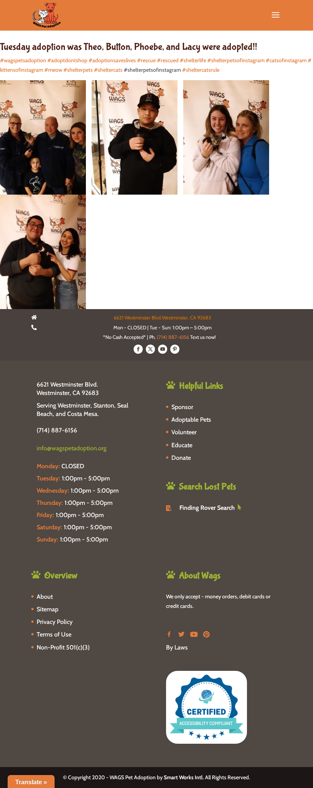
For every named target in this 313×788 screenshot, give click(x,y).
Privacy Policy (55, 621)
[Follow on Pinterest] (174, 349)
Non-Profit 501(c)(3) (63, 647)
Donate (181, 457)
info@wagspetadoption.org (71, 448)
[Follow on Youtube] (162, 349)
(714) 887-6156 (173, 337)
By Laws (177, 647)
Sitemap (47, 609)
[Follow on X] (150, 349)
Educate (181, 445)
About (45, 596)
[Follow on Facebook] (138, 349)
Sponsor (182, 407)
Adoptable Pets (191, 419)
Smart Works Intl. (184, 777)
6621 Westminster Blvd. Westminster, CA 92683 (68, 388)
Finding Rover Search (207, 507)
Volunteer (184, 432)
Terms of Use (54, 634)
